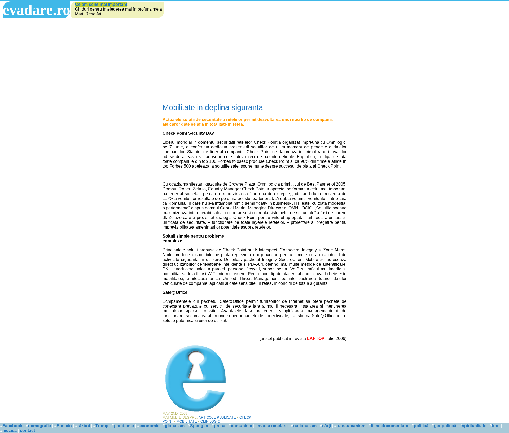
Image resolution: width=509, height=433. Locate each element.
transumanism (350, 425)
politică (421, 425)
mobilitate (187, 421)
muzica (9, 430)
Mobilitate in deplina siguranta (213, 107)
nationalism (305, 425)
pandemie (124, 425)
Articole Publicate (217, 417)
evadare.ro (36, 10)
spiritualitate (474, 425)
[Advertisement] (254, 58)
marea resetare (273, 425)
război (83, 425)
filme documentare (389, 425)
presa (219, 425)
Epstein (64, 425)
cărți (326, 425)
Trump (101, 425)
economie (149, 425)
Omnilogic (210, 421)
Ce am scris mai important (101, 4)
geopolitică (445, 425)
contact (27, 430)
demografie (39, 425)
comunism (241, 425)
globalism (175, 425)
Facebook (12, 425)
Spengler (199, 425)
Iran (496, 425)
